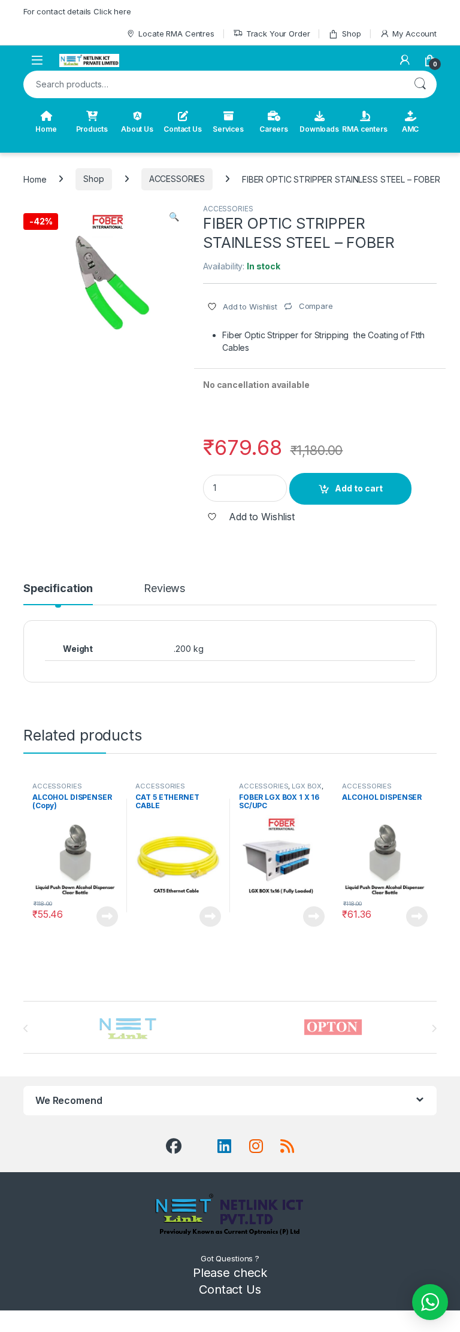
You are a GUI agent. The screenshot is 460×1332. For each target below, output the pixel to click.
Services (228, 129)
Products (92, 129)
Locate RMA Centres (176, 33)
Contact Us (183, 129)
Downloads (319, 129)
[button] (174, 217)
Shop (351, 33)
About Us (137, 129)
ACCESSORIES (177, 179)
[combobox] (213, 84)
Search (420, 84)
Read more (107, 916)
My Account (414, 33)
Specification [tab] (58, 588)
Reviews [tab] (164, 588)
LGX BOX (307, 786)
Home (45, 129)
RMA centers (364, 129)
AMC (410, 129)
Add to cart (359, 488)
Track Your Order (278, 33)
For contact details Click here (77, 11)
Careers (273, 129)
